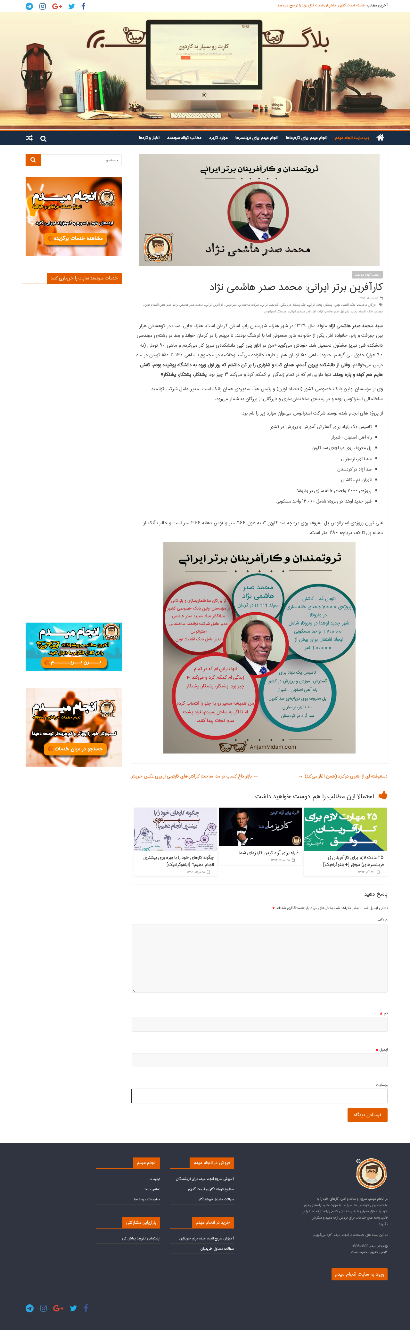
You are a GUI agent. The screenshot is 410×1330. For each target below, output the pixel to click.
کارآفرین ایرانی (214, 305)
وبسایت (382, 1085)
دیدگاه (383, 920)
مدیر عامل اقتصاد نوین (157, 305)
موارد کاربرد (218, 137)
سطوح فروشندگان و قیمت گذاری (211, 1189)
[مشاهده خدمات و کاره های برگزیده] (74, 180)
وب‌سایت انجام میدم (352, 137)
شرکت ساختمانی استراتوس (242, 305)
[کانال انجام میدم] (74, 625)
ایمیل (382, 1049)
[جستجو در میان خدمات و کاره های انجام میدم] (74, 690)
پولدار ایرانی (315, 305)
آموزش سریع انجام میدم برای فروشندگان (205, 1178)
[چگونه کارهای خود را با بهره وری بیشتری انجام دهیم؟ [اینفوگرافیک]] (175, 811)
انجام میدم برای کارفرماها (306, 137)
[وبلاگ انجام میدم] (205, 71)
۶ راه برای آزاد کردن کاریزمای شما (269, 853)
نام (384, 1013)
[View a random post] (29, 137)
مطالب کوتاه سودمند (184, 137)
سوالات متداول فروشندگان (216, 1199)
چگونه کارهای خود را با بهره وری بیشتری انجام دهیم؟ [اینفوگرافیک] (179, 861)
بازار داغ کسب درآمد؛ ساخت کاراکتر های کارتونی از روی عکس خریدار (195, 776)
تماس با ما (152, 1189)
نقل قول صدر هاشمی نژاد (333, 311)
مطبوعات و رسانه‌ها (147, 1199)
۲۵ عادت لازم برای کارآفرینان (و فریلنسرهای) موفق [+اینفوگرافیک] (353, 861)
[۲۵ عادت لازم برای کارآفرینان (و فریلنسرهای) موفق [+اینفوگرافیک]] (345, 811)
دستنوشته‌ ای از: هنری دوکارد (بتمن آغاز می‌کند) (343, 776)
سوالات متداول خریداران (217, 1248)
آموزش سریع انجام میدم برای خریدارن (206, 1238)
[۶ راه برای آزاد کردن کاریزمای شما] (260, 811)
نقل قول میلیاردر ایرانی (302, 311)
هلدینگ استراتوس (275, 311)
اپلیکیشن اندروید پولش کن (141, 1238)
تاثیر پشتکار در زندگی (293, 305)
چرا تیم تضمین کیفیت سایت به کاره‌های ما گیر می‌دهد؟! (325, 5)
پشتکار (328, 305)
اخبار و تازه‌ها (149, 137)
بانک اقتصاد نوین (345, 305)
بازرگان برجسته (367, 305)
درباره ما (155, 1178)
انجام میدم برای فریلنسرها (256, 137)
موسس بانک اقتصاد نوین (367, 311)
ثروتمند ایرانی (269, 305)
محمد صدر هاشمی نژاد (188, 305)
